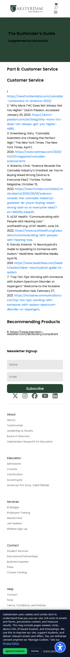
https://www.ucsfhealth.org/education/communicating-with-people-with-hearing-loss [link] (34, 235)
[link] (26, 8)
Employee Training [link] (18, 512)
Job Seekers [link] (14, 523)
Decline (35, 651)
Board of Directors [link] (18, 436)
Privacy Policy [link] (11, 643)
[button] (56, 12)
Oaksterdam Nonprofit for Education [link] (30, 441)
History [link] (11, 420)
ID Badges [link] (13, 507)
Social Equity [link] (15, 480)
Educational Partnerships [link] (22, 556)
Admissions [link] (14, 463)
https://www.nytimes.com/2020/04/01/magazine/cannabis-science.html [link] (34, 156)
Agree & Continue (15, 651)
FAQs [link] (10, 600)
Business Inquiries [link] (18, 561)
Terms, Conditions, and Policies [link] (26, 605)
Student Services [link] (17, 551)
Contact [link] (12, 594)
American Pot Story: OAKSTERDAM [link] (28, 485)
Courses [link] (12, 469)
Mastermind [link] (14, 518)
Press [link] (10, 567)
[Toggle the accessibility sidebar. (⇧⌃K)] (60, 647)
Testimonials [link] (15, 425)
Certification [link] (15, 474)
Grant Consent (50, 651)
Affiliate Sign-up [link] (17, 529)
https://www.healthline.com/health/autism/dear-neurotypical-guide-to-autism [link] (35, 267)
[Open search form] (56, 7)
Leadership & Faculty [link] (20, 431)
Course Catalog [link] (17, 572)
